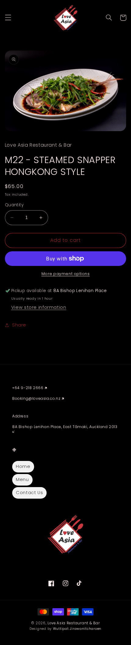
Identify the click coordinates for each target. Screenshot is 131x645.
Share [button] (19, 325)
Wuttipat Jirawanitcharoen (77, 628)
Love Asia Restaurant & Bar (74, 623)
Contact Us (29, 493)
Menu (22, 479)
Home (23, 466)
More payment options (65, 273)
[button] (8, 18)
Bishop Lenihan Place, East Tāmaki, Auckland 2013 (67, 426)
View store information (38, 307)
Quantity (14, 205)
